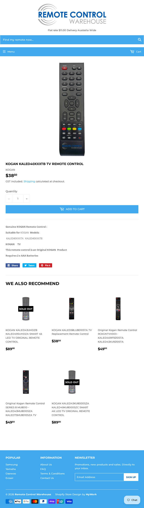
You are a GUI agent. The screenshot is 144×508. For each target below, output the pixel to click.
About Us (46, 464)
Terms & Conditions (52, 473)
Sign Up (131, 477)
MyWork (91, 494)
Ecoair (9, 477)
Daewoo (11, 473)
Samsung (12, 464)
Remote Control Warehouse (33, 494)
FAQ (43, 468)
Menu (11, 51)
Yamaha (11, 468)
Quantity (11, 191)
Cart (138, 51)
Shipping (29, 181)
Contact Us (47, 477)
